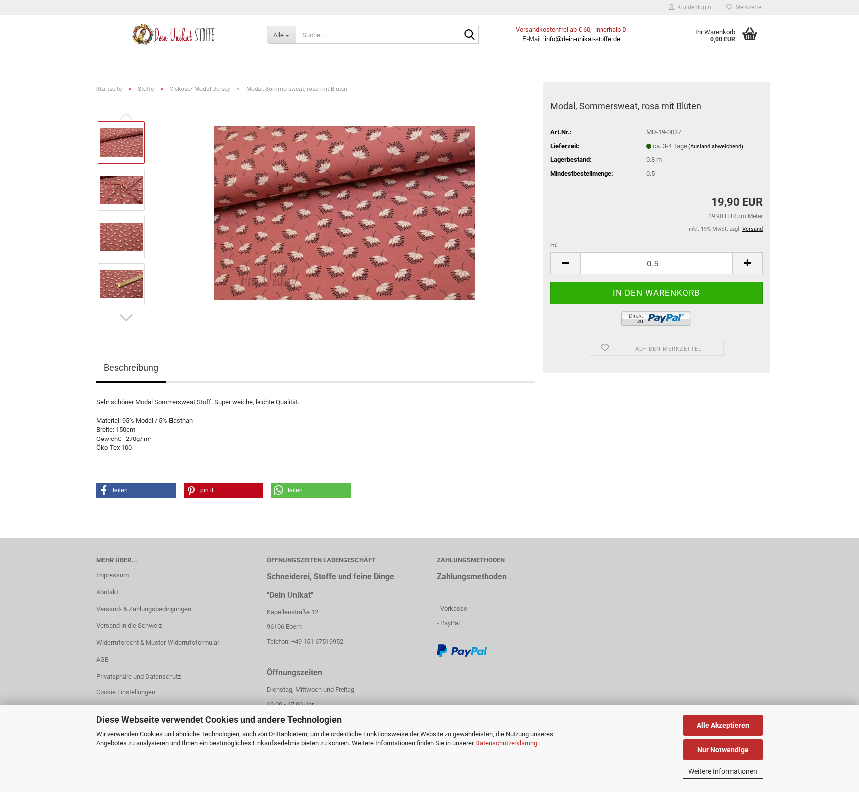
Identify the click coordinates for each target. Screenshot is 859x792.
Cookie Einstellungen (125, 692)
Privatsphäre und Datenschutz (138, 676)
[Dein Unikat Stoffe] (174, 35)
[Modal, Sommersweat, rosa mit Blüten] (344, 212)
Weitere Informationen (722, 771)
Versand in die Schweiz (129, 625)
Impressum (112, 575)
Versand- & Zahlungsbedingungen (143, 609)
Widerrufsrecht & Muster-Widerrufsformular (157, 642)
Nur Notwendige (723, 750)
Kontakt (107, 592)
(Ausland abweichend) (715, 146)
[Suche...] (469, 35)
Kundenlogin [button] (692, 7)
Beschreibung (131, 367)
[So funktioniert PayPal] (462, 650)
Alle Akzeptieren (723, 725)
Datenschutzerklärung (506, 743)
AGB (102, 659)
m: (553, 245)
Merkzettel (747, 7)
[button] (126, 318)
